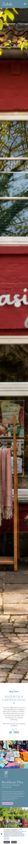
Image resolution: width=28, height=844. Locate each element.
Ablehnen (14, 842)
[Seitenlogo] (7, 4)
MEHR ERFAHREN (7, 803)
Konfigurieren (6, 838)
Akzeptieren (6, 842)
